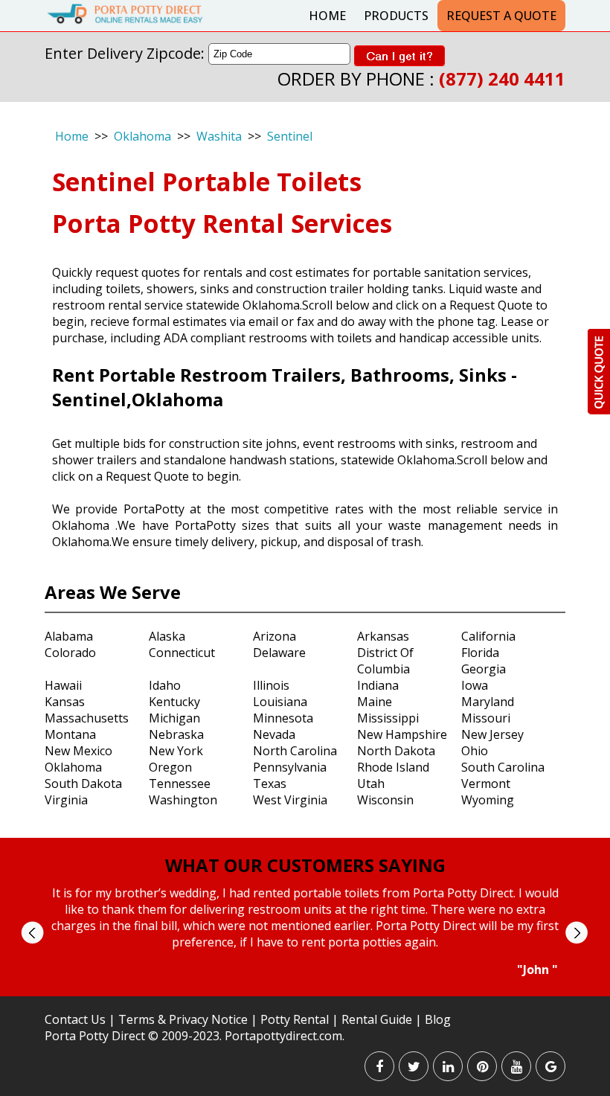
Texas (269, 783)
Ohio (474, 751)
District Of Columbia (385, 660)
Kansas (65, 701)
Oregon (170, 767)
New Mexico (78, 751)
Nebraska (176, 734)
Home (327, 15)
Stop (311, 991)
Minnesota (283, 718)
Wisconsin (385, 800)
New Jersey (492, 734)
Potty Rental (294, 1019)
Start (300, 991)
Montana (70, 734)
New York (176, 751)
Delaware (279, 652)
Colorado (70, 652)
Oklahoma (142, 136)
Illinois (271, 685)
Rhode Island (393, 767)
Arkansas (383, 636)
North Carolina (295, 751)
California (488, 636)
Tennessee (180, 783)
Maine (374, 701)
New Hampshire (402, 734)
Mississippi (388, 718)
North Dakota (396, 751)
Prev (32, 932)
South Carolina (503, 767)
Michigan (174, 718)
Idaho (165, 685)
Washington (183, 800)
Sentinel (289, 136)
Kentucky (174, 701)
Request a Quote (501, 15)
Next (576, 932)
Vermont (485, 783)
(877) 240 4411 (502, 78)
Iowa (474, 685)
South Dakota (83, 783)
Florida (480, 652)
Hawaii (63, 685)
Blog (438, 1019)
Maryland (487, 701)
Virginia (66, 800)
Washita (219, 136)
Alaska (167, 636)
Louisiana (280, 701)
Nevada (274, 734)
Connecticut (182, 652)
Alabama (69, 636)
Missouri (485, 718)
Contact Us (75, 1019)
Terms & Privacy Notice (183, 1019)
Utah (371, 783)
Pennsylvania (290, 767)
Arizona (274, 636)
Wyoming (487, 800)
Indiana (378, 685)
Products (396, 15)
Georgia (483, 669)
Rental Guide (378, 1019)
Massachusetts (87, 718)
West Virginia (290, 800)
